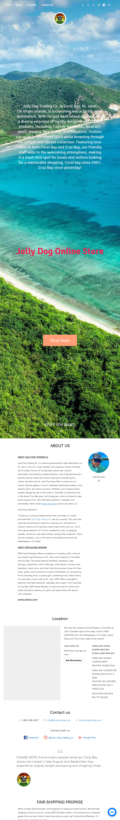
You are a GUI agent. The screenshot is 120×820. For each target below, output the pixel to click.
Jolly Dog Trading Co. (41, 519)
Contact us (47, 5)
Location (31, 5)
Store (8, 5)
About (19, 5)
